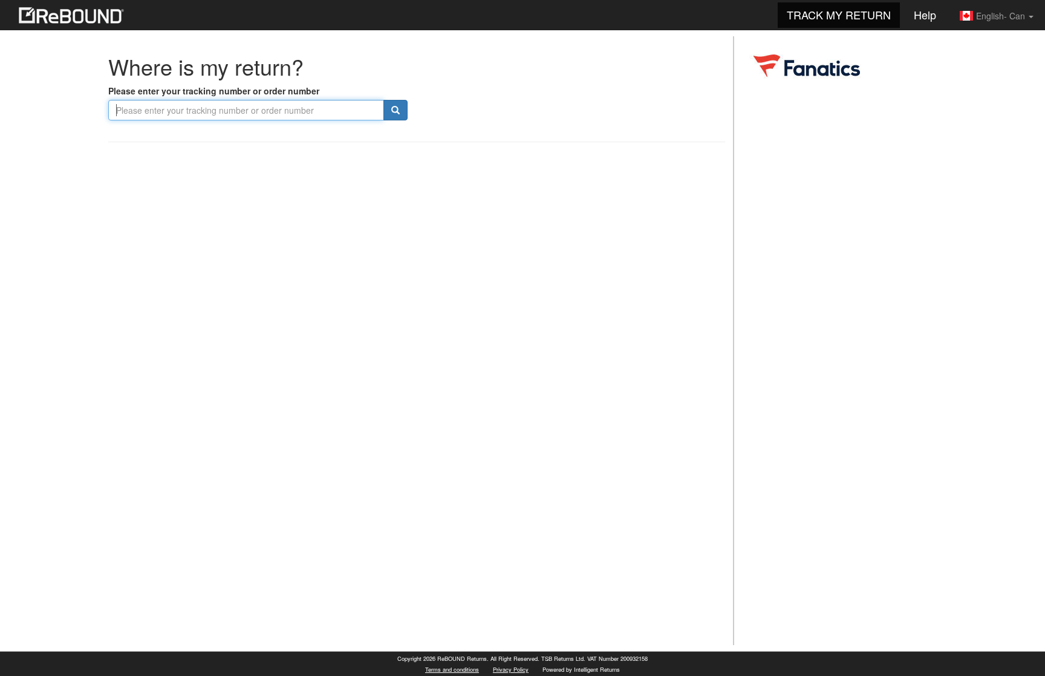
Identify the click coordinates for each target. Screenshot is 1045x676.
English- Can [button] (1000, 16)
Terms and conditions (452, 669)
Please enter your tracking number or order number (213, 91)
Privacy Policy (511, 669)
